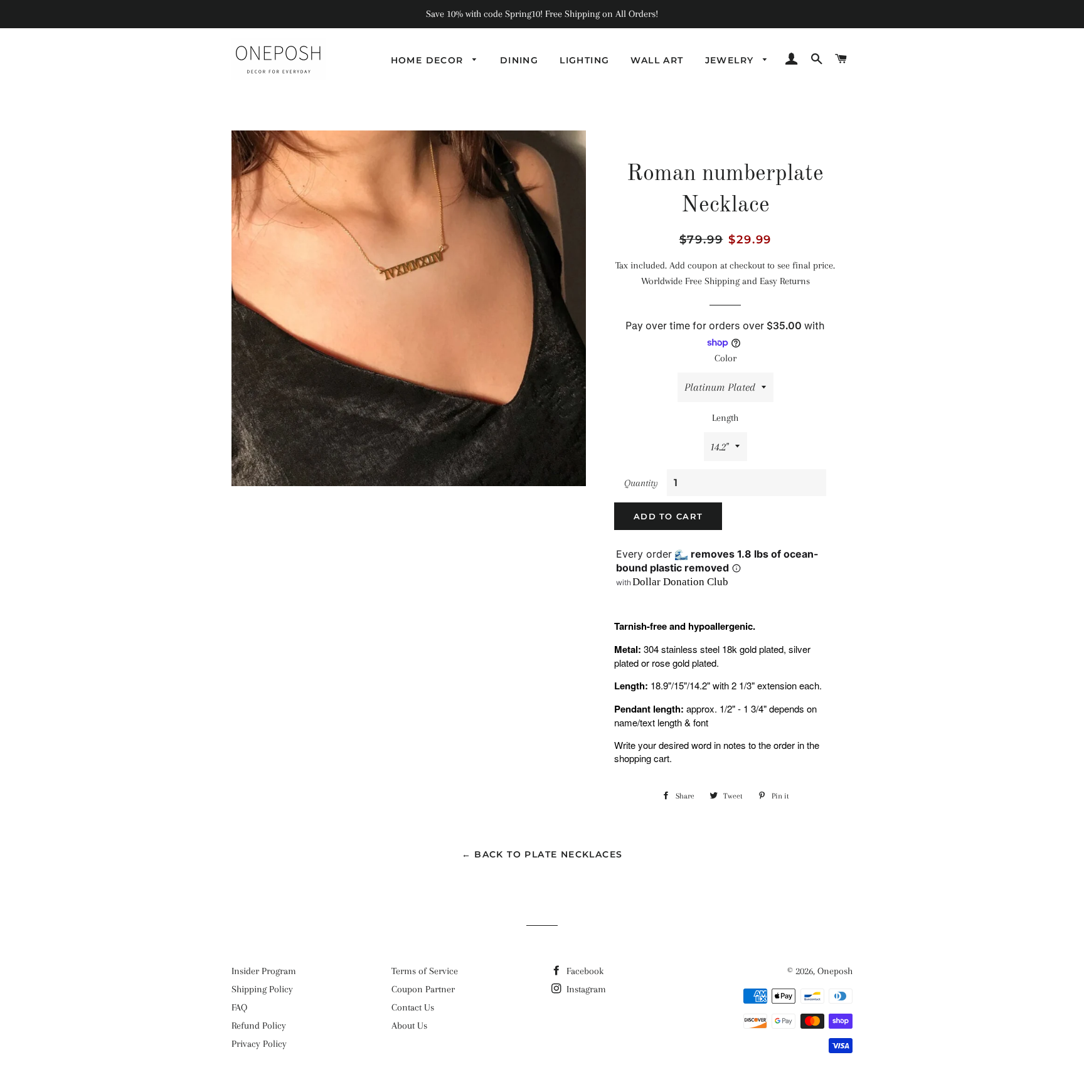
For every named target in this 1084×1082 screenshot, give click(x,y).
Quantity (641, 483)
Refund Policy (258, 1025)
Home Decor (429, 60)
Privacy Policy (259, 1043)
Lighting (584, 60)
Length (725, 417)
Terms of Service (424, 971)
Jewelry (731, 60)
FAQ (239, 1007)
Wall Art (656, 60)
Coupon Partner (423, 989)
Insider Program (263, 971)
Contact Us (412, 1007)
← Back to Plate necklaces (542, 854)
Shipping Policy (262, 989)
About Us (409, 1025)
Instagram (585, 989)
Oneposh (835, 971)
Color (725, 358)
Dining (519, 60)
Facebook (583, 971)
